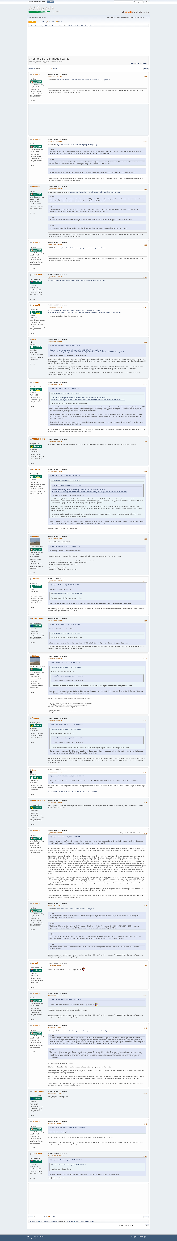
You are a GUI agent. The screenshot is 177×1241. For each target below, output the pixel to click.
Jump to (121, 1225)
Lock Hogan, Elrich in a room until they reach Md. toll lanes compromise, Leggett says (83, 80)
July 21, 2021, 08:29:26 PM (55, 538)
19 (60, 69)
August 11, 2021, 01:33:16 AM (56, 1156)
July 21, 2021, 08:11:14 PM (55, 471)
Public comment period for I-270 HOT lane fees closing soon (75, 909)
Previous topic (134, 63)
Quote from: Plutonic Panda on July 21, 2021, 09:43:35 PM (67, 724)
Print (146, 69)
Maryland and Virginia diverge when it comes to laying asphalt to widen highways (94, 192)
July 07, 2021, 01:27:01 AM (55, 244)
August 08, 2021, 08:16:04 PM (56, 965)
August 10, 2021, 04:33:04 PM (56, 995)
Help (132, 1237)
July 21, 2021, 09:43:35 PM (55, 620)
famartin (35, 718)
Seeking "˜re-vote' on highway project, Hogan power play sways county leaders (81, 248)
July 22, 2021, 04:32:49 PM (55, 802)
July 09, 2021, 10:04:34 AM (55, 277)
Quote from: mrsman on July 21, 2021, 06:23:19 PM (65, 475)
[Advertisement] (88, 42)
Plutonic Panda (38, 275)
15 (54, 69)
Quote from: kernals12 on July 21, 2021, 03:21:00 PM (65, 346)
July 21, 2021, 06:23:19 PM (55, 384)
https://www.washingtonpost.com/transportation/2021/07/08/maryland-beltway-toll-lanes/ (77, 280)
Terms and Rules (139, 1237)
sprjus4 (35, 963)
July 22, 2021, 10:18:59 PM (55, 833)
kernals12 (36, 305)
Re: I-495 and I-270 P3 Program (57, 74)
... (44, 69)
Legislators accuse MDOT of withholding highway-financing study (77, 145)
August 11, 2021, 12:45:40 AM (56, 1123)
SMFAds (29, 1238)
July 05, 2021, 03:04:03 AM (55, 189)
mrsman (35, 382)
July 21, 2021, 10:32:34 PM (55, 720)
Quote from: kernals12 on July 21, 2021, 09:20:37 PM (65, 662)
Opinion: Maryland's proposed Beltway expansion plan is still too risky (85, 1031)
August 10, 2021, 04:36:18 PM (56, 1027)
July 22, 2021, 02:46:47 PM (55, 772)
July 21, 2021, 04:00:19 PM (55, 341)
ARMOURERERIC (38, 439)
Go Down (32, 69)
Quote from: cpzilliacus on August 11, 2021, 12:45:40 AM (66, 1160)
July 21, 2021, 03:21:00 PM (55, 307)
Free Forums (36, 1238)
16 (56, 69)
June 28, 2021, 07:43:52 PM (55, 76)
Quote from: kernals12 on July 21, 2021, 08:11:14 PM (65, 546)
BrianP (34, 339)
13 (48, 69)
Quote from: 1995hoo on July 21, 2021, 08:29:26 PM (65, 585)
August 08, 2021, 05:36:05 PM (56, 905)
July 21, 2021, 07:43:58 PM (55, 441)
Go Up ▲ (147, 1237)
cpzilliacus (36, 74)
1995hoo (35, 536)
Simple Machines (41, 1236)
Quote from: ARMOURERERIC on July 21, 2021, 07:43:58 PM (67, 776)
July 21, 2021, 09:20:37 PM (55, 581)
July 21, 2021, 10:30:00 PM (55, 658)
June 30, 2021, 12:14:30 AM (55, 141)
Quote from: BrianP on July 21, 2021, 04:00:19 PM (65, 388)
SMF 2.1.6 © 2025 (31, 1236)
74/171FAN (70, 26)
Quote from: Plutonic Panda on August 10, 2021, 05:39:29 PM (68, 1127)
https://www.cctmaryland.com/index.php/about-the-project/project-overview (72, 791)
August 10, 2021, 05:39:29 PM (56, 1093)
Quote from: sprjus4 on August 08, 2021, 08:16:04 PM (66, 999)
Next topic (144, 63)
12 (46, 69)
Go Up (31, 1217)
